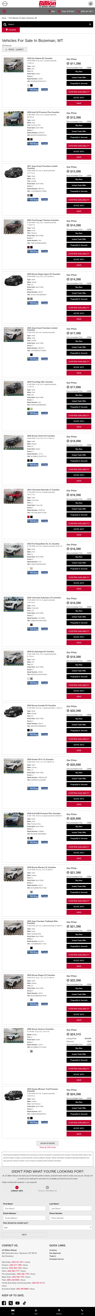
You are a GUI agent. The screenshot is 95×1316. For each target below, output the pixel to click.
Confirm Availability (78, 91)
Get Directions (7, 1256)
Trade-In (52, 1256)
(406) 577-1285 (15, 1265)
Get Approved (55, 1253)
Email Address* (9, 1213)
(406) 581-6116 (38, 1282)
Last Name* (54, 1203)
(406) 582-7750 (23, 1274)
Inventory (53, 1250)
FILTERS (12, 30)
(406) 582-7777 (13, 1271)
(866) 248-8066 (13, 1279)
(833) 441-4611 (18, 1262)
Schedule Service (56, 1259)
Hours (27, 1262)
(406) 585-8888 (22, 1288)
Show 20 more (47, 1143)
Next (24, 1234)
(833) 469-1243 (15, 1268)
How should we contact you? (15, 1222)
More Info (79, 97)
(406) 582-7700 (18, 1276)
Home (4, 18)
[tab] (17, 1189)
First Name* (8, 1203)
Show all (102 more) (47, 1147)
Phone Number (55, 1213)
